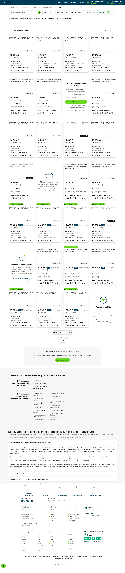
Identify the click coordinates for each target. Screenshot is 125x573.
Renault (24, 534)
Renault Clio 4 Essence (58, 393)
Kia (39, 539)
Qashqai (72, 548)
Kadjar (72, 541)
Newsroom (25, 521)
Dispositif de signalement (63, 559)
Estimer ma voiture (103, 321)
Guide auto (73, 516)
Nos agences (25, 512)
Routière (53, 514)
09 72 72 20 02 (27, 501)
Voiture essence (33, 7)
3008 (52, 541)
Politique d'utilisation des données (63, 556)
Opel (23, 541)
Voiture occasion (22, 7)
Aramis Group (26, 525)
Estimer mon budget (21, 278)
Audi (23, 548)
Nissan (24, 550)
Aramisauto (12, 7)
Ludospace (54, 521)
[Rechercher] (39, 12)
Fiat (39, 534)
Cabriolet (72, 512)
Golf (71, 539)
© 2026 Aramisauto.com (62, 565)
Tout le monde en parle (28, 518)
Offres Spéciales (74, 514)
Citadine (53, 510)
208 (52, 534)
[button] (53, 12)
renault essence (43, 7)
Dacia (23, 543)
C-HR (71, 534)
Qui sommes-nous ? (28, 510)
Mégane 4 (72, 543)
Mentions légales (44, 556)
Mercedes (41, 546)
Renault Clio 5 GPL (40, 380)
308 (52, 539)
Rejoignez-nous (26, 514)
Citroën (24, 539)
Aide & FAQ (25, 516)
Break (52, 516)
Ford (39, 541)
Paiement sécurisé (96, 556)
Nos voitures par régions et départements (74, 520)
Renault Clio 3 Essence (58, 410)
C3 (51, 543)
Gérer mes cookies (82, 556)
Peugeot (24, 537)
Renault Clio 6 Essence (41, 407)
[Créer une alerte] (3, 566)
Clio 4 (71, 537)
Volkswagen (25, 546)
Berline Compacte (56, 512)
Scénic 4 (72, 546)
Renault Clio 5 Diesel (40, 383)
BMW (39, 543)
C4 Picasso (54, 546)
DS (39, 550)
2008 (52, 537)
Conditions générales (30, 556)
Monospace (54, 518)
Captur (53, 548)
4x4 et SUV (73, 510)
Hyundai (40, 537)
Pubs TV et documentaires (29, 523)
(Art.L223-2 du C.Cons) (79, 110)
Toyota (40, 548)
